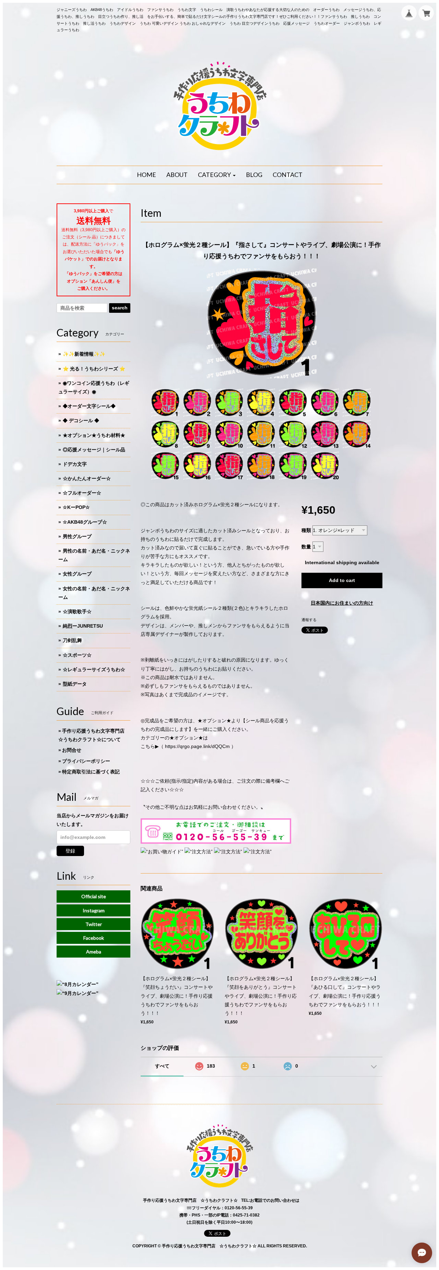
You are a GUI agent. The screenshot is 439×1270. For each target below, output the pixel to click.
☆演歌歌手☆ (77, 611)
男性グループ (77, 536)
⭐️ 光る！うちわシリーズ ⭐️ (94, 368)
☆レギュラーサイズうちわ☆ (94, 669)
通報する (309, 620)
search (120, 307)
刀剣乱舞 (72, 640)
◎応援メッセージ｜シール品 (94, 449)
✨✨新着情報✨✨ (84, 354)
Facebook (93, 938)
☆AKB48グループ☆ (85, 522)
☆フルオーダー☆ (82, 493)
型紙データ (75, 684)
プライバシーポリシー (86, 761)
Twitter (93, 924)
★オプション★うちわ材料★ (94, 435)
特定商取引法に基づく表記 (91, 771)
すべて (162, 1066)
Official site (93, 896)
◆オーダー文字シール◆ (89, 406)
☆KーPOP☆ (76, 507)
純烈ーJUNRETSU (83, 626)
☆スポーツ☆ (77, 655)
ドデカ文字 (75, 464)
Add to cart (342, 580)
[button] (217, 175)
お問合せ (71, 750)
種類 (306, 530)
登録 (70, 851)
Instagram (94, 910)
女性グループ (77, 574)
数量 (306, 546)
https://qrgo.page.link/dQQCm (197, 746)
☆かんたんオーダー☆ (87, 478)
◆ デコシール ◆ (81, 420)
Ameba (93, 951)
